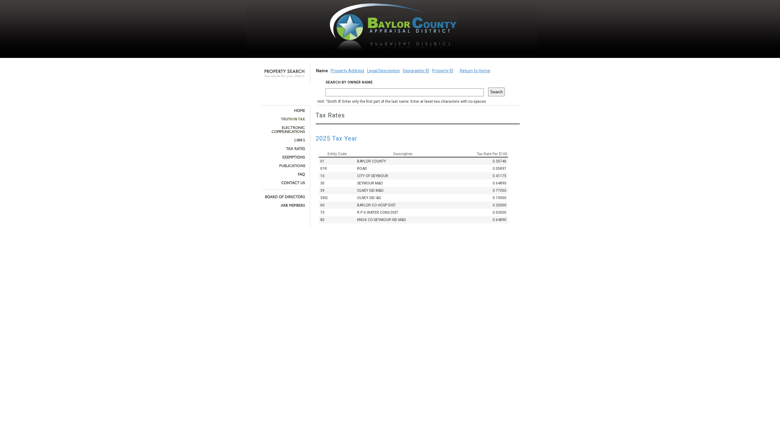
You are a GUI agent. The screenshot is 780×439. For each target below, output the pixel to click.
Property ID (442, 70)
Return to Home (475, 70)
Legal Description (383, 70)
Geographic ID (416, 70)
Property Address (347, 70)
